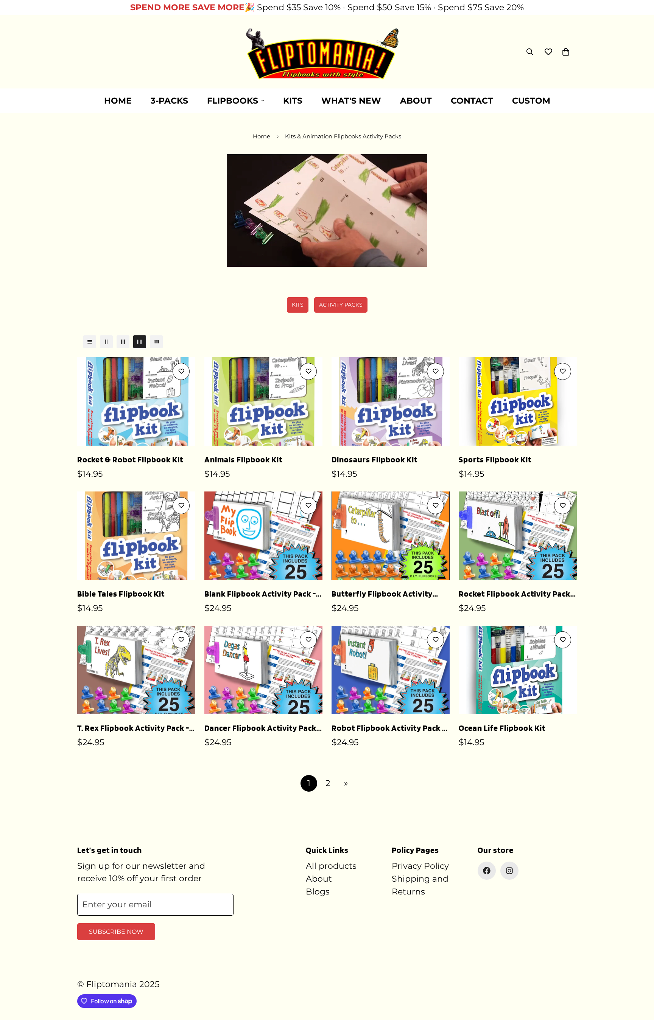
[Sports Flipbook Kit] (518, 401)
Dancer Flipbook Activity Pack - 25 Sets (262, 728)
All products (331, 866)
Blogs (318, 892)
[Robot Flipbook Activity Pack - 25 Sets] (391, 670)
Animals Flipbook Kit (243, 459)
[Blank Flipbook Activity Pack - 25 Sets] (263, 535)
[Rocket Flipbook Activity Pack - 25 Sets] (518, 535)
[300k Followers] (487, 871)
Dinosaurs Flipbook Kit (374, 459)
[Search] (530, 51)
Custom (531, 101)
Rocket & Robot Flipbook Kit (130, 459)
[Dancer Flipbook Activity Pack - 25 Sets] (263, 670)
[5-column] (156, 341)
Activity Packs (341, 304)
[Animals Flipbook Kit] (263, 401)
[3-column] (123, 341)
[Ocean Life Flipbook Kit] (518, 670)
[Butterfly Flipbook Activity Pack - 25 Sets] (391, 535)
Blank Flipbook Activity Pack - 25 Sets (260, 594)
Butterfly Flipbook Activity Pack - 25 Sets (382, 594)
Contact (472, 101)
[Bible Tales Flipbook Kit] (136, 535)
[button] (566, 51)
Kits (292, 101)
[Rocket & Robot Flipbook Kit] (136, 401)
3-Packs (169, 101)
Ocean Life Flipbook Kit (502, 728)
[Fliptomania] (327, 51)
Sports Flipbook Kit (495, 459)
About (416, 101)
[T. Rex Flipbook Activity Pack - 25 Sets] (136, 670)
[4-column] (139, 341)
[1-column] (89, 341)
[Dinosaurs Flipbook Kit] (391, 401)
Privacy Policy (420, 866)
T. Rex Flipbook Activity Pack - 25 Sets (133, 728)
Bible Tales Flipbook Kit (121, 593)
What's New (351, 101)
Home (118, 101)
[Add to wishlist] (181, 371)
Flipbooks (232, 101)
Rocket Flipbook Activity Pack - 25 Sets (517, 594)
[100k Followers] (509, 871)
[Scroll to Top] (639, 978)
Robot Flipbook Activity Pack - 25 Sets (388, 728)
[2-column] (106, 341)
